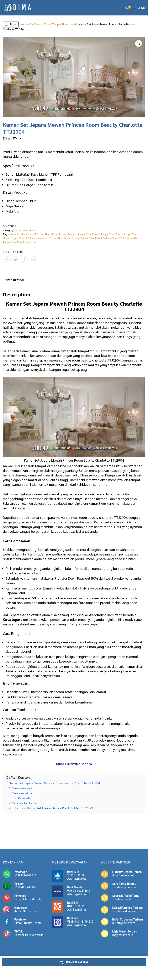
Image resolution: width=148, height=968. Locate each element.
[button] (138, 43)
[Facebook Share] (6, 259)
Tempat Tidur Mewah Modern (65, 238)
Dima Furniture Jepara (28, 923)
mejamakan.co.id (122, 935)
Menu (141, 8)
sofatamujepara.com (125, 887)
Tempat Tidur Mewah (64, 24)
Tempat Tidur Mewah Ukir (125, 238)
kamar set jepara (35, 360)
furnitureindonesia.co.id (126, 911)
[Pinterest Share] (25, 259)
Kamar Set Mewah (19, 234)
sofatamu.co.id (121, 899)
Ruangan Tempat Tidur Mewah (83, 234)
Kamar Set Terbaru (26, 911)
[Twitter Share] (15, 259)
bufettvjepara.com (123, 923)
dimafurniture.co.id (123, 875)
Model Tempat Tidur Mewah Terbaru (47, 234)
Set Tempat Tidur (40, 24)
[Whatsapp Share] (34, 259)
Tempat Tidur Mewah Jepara (33, 238)
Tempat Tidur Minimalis (28, 935)
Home (24, 24)
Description (14, 280)
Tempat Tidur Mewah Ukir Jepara (19, 241)
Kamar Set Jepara (37, 460)
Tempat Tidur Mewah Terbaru (96, 238)
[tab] (14, 280)
